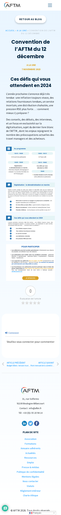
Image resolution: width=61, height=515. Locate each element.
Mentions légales (30, 476)
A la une (22, 30)
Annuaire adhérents (30, 448)
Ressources (30, 457)
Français (36, 513)
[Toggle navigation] (50, 5)
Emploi (30, 462)
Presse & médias (30, 467)
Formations (30, 443)
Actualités (30, 453)
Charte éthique (30, 495)
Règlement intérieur (30, 490)
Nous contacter (30, 481)
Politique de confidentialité (30, 471)
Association (30, 438)
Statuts (30, 486)
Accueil (10, 30)
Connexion (13, 332)
